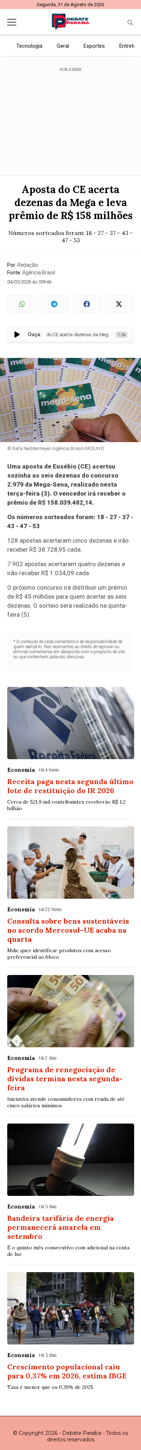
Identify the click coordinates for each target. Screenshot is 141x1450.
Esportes (94, 46)
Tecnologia (29, 46)
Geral (63, 46)
